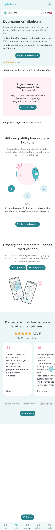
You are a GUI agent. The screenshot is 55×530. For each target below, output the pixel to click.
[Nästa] (51, 369)
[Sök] (5, 13)
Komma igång (27, 107)
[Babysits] (10, 4)
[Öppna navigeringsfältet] (49, 4)
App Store (19, 267)
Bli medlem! (27, 413)
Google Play (37, 267)
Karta (29, 517)
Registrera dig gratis (27, 55)
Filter (47, 13)
